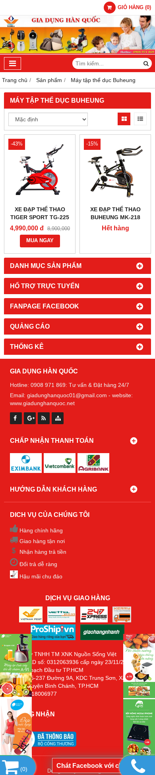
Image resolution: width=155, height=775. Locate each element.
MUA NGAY (40, 240)
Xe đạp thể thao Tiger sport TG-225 (39, 213)
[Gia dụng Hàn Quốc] (139, 697)
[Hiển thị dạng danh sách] (140, 119)
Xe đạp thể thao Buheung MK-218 (115, 213)
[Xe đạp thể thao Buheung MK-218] (115, 170)
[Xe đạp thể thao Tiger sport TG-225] (39, 170)
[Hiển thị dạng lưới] (124, 119)
